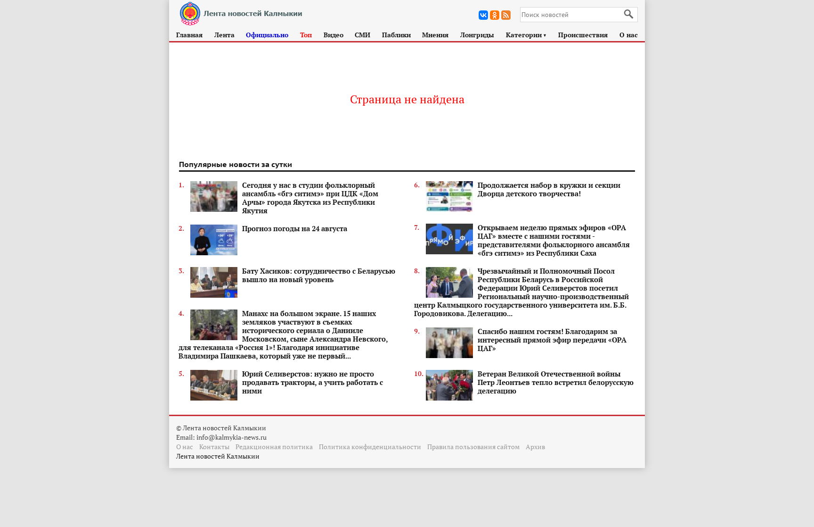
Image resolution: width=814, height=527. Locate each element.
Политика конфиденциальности (370, 446)
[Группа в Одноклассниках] (494, 15)
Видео (333, 34)
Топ (306, 34)
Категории (526, 34)
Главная (189, 34)
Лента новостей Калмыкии (218, 456)
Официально (267, 34)
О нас (628, 34)
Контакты (214, 446)
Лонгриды (477, 34)
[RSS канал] (506, 15)
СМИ (362, 34)
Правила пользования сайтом (473, 446)
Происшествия (583, 34)
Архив (535, 446)
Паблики (396, 34)
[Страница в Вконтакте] (483, 15)
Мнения (435, 34)
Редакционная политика (274, 446)
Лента (224, 34)
